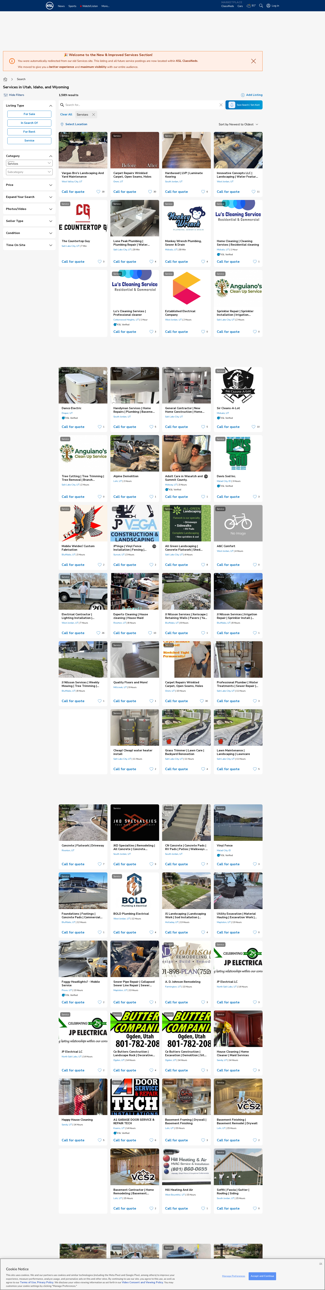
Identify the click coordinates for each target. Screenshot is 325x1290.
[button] (49, 163)
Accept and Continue (262, 1276)
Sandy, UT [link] (222, 1060)
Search (21, 79)
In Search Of (29, 123)
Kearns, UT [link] (119, 1128)
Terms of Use (28, 1282)
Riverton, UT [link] (119, 622)
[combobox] (29, 163)
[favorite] (98, 191)
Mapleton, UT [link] (224, 922)
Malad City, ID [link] (224, 481)
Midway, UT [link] (171, 484)
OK (320, 1263)
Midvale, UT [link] (171, 249)
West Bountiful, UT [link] (175, 1194)
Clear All (66, 114)
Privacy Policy (45, 1282)
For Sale (29, 114)
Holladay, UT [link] (171, 922)
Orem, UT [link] (118, 181)
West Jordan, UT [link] (225, 181)
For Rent (29, 132)
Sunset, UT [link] (119, 554)
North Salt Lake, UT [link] (227, 986)
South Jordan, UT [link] (173, 181)
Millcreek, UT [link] (120, 687)
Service (29, 140)
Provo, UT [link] (67, 990)
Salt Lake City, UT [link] (70, 246)
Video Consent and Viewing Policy (142, 1282)
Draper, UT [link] (67, 413)
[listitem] (83, 164)
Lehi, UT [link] (117, 481)
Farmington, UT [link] (173, 986)
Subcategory (15, 172)
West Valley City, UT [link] (72, 181)
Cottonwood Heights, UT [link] (126, 319)
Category (11, 161)
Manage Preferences (233, 1276)
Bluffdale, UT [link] (68, 554)
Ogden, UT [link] (118, 1060)
